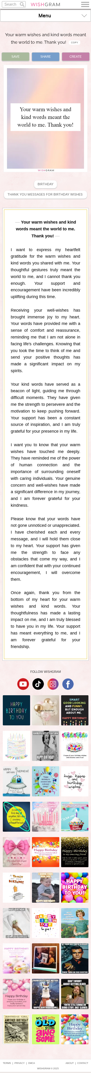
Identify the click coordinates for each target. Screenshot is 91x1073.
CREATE (76, 56)
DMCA (31, 1063)
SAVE (15, 56)
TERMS (7, 1063)
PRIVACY (19, 1063)
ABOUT (70, 1063)
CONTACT (82, 1063)
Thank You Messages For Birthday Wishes (45, 194)
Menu (44, 15)
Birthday (45, 184)
